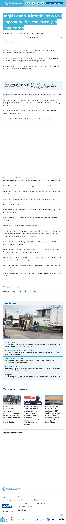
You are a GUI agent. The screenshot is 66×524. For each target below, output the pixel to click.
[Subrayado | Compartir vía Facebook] (25, 291)
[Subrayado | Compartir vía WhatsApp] (30, 291)
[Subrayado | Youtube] (42, 3)
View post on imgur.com (11, 287)
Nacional (21, 500)
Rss (17, 518)
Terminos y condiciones (9, 518)
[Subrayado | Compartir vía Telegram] (35, 291)
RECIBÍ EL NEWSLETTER (55, 3)
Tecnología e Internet (25, 507)
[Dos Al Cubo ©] (55, 521)
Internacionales (8, 11)
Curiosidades (22, 510)
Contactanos (8, 511)
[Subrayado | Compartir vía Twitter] (21, 291)
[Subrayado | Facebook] (28, 3)
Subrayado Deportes (40, 503)
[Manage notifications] (62, 515)
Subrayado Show (39, 500)
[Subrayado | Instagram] (38, 3)
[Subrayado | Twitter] (33, 3)
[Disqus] (33, 459)
